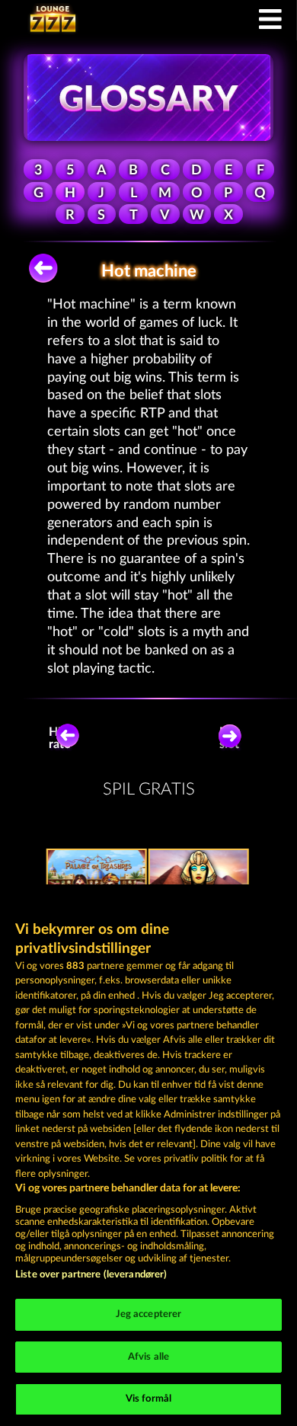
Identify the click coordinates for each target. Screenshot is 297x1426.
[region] (148, 1155)
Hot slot (229, 738)
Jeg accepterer (149, 1314)
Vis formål (148, 1399)
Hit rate (60, 738)
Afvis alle (148, 1357)
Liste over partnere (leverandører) (91, 1275)
